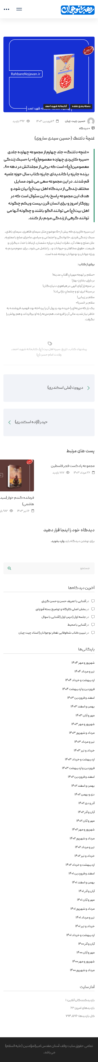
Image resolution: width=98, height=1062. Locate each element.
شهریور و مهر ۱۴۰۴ (83, 663)
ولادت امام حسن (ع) (49, 355)
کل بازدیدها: (86, 1016)
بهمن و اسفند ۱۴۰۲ (83, 786)
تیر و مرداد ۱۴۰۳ (84, 742)
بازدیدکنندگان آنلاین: (80, 1000)
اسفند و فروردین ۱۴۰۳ (81, 698)
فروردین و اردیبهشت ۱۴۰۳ (78, 768)
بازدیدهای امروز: (84, 1008)
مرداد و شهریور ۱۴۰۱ (82, 909)
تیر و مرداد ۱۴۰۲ (85, 847)
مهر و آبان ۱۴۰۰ (86, 952)
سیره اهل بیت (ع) (49, 349)
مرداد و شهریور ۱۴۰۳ (82, 733)
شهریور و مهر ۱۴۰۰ (83, 961)
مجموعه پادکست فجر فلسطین (73, 466)
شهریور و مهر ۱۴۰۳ (83, 724)
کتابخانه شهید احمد (56, 106)
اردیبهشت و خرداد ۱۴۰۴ (80, 680)
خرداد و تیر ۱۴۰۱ (85, 926)
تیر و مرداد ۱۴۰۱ (85, 917)
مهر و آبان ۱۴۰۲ (85, 821)
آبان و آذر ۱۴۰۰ (86, 944)
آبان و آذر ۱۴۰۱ (87, 891)
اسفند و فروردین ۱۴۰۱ (82, 873)
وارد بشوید (57, 541)
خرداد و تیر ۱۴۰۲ (85, 856)
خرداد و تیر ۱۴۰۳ (84, 750)
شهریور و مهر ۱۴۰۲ (83, 829)
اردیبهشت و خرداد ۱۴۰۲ (80, 865)
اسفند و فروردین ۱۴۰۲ (81, 777)
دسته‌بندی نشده (81, 106)
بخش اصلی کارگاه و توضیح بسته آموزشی (61, 609)
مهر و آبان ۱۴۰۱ (86, 900)
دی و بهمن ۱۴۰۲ (85, 794)
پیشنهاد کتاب (78, 349)
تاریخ (65, 349)
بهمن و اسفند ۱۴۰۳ (83, 706)
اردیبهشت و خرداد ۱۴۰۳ (80, 759)
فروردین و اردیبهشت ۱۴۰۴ (78, 689)
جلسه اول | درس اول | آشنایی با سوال (63, 617)
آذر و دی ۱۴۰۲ (86, 803)
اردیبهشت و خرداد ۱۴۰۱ (80, 935)
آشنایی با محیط (76, 625)
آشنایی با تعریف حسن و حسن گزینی (63, 601)
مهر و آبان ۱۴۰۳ (85, 715)
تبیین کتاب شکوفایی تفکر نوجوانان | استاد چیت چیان (52, 633)
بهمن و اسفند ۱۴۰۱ (83, 882)
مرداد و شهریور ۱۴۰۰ (82, 970)
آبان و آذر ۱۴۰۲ (86, 812)
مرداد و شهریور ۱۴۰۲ (82, 838)
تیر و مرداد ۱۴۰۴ (85, 671)
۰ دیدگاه (84, 128)
